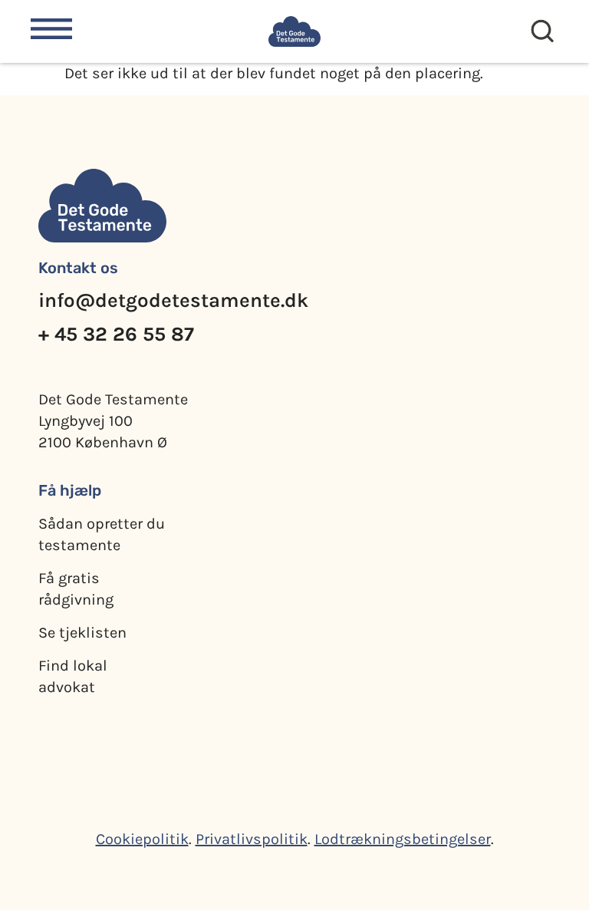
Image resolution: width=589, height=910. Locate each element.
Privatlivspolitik (252, 839)
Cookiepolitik (142, 839)
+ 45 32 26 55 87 (116, 334)
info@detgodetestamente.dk (173, 300)
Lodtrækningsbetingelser (402, 839)
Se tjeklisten (82, 632)
